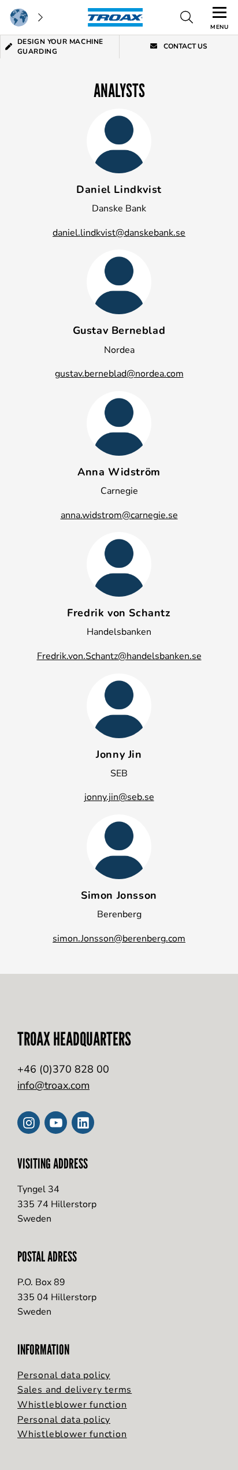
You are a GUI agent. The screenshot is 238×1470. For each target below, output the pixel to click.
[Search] (186, 17)
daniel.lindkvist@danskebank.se (119, 232)
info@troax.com (53, 1085)
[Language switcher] (26, 17)
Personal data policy (63, 1375)
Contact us (184, 46)
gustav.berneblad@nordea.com (119, 373)
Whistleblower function (72, 1404)
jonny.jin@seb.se (119, 797)
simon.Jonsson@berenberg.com (119, 938)
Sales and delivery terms (74, 1389)
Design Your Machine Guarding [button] (60, 46)
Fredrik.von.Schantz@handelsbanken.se (119, 656)
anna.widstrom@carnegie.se (119, 515)
